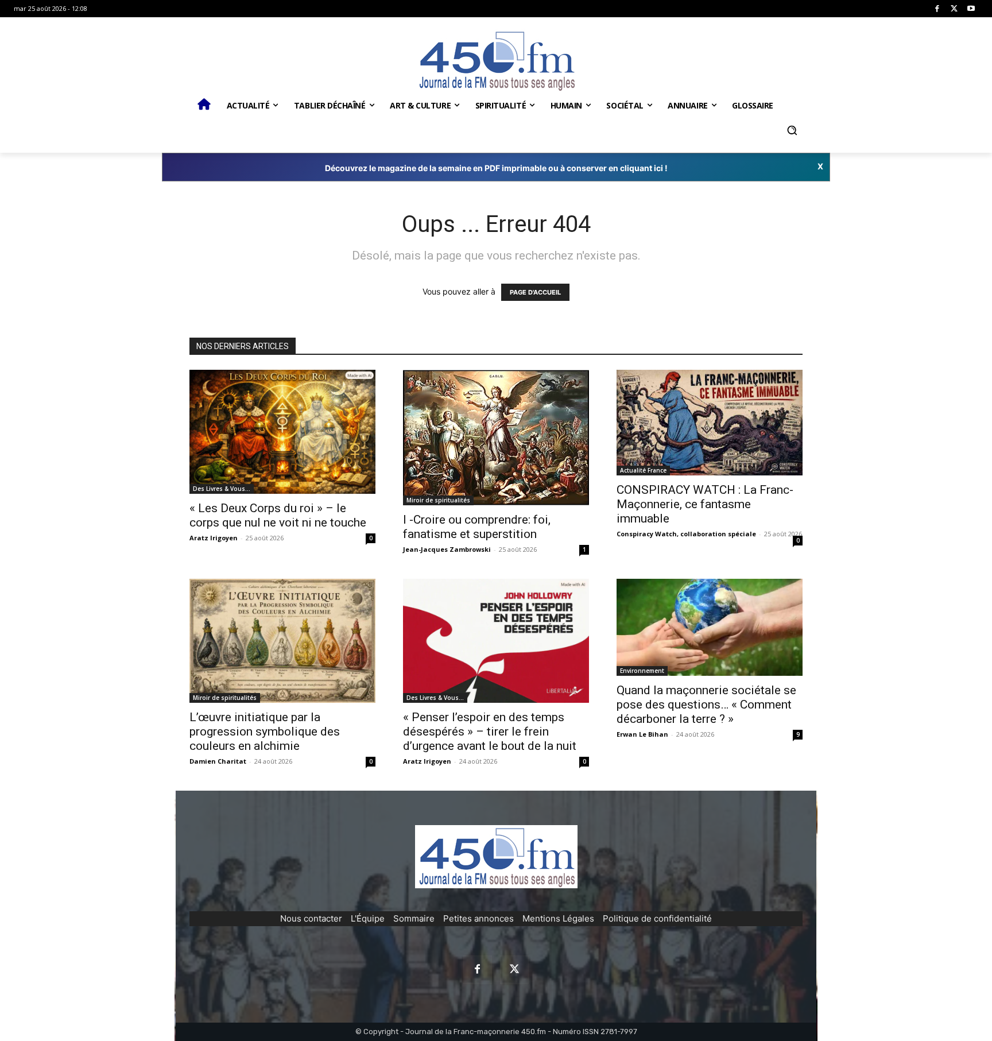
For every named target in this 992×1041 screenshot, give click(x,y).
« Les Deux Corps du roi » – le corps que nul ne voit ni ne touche (277, 515)
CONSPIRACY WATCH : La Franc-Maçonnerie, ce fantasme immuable (705, 504)
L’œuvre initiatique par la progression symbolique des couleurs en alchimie (264, 731)
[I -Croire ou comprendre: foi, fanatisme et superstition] (496, 437)
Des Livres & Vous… (221, 489)
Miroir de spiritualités (438, 500)
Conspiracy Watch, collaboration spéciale (686, 533)
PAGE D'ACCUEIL (535, 292)
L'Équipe (368, 918)
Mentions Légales (558, 918)
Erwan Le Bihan (642, 734)
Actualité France (643, 470)
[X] (954, 9)
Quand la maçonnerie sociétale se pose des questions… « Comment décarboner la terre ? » (706, 704)
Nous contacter (311, 918)
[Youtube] (971, 9)
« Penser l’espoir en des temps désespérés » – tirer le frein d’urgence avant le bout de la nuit (489, 731)
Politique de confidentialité (657, 918)
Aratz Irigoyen (213, 537)
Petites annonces (478, 918)
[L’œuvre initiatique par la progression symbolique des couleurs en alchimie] (282, 641)
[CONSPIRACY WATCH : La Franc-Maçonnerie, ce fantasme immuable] (710, 423)
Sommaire (414, 918)
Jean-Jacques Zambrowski (447, 549)
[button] (792, 130)
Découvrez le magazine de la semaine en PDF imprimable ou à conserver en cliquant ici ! (496, 168)
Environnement (642, 671)
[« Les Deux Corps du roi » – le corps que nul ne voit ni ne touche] (282, 432)
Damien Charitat (217, 761)
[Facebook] (937, 9)
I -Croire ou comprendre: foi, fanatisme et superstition (477, 527)
